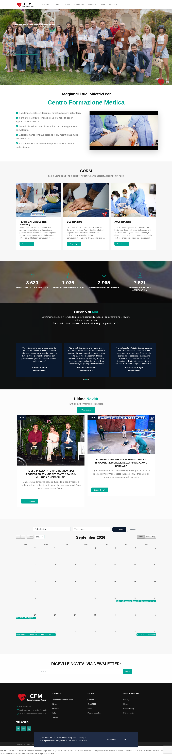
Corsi (57, 4)
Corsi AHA (92, 700)
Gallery (126, 700)
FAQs (54, 713)
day (153, 536)
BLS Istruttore (27, 222)
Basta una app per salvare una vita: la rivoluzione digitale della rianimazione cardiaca (121, 462)
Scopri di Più (24, 57)
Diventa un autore (94, 713)
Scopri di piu (26, 244)
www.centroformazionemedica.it (32, 713)
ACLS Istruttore (75, 222)
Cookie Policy (128, 708)
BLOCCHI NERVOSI (125, 222)
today (30, 536)
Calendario (79, 4)
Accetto (123, 740)
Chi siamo (45, 4)
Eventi (67, 4)
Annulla (133, 529)
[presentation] (18, 216)
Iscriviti (127, 671)
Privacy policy (128, 713)
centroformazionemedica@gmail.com (34, 710)
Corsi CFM (92, 704)
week (148, 536)
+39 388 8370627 (26, 706)
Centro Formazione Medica (62, 700)
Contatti (113, 4)
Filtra (120, 529)
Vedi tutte (86, 410)
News (102, 4)
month (140, 536)
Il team (54, 704)
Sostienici (92, 4)
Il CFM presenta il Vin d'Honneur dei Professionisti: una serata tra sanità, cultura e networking (51, 474)
